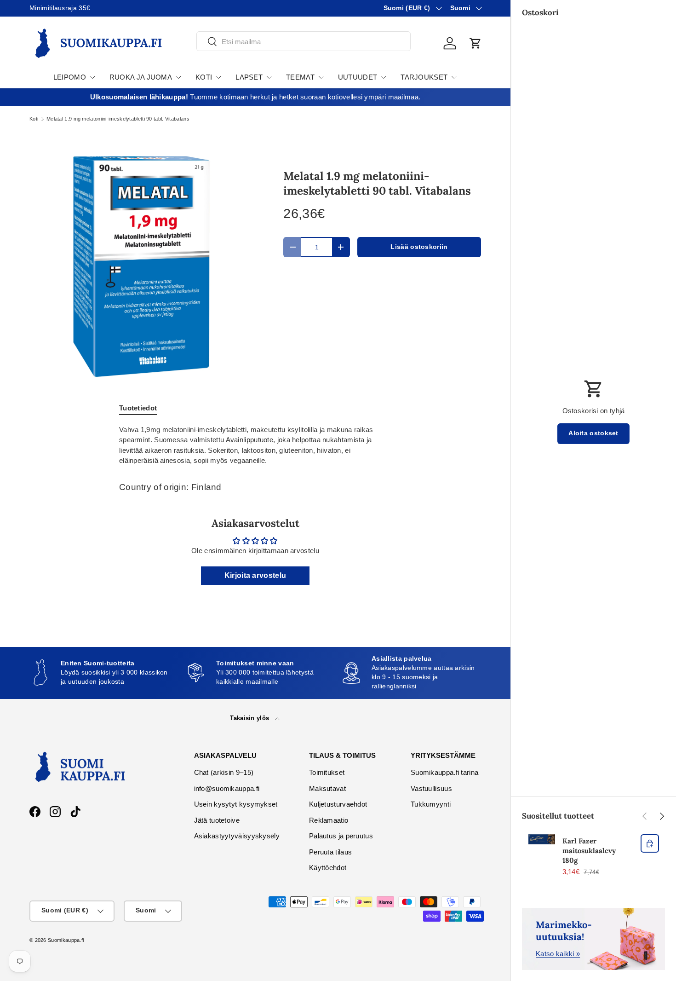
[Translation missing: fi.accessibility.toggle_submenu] (92, 77)
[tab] (138, 407)
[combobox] (303, 41)
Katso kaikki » (558, 954)
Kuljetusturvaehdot (338, 804)
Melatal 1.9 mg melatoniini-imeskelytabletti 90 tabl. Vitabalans (117, 118)
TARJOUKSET (424, 77)
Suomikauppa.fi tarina (444, 772)
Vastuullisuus (431, 788)
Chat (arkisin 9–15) (224, 772)
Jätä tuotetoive (217, 820)
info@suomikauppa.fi (227, 788)
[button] (475, 43)
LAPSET (249, 77)
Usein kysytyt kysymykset (236, 804)
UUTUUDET (357, 77)
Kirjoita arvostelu (255, 575)
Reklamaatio (328, 820)
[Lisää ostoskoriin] (650, 843)
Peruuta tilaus (330, 852)
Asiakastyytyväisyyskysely (237, 836)
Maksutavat (327, 788)
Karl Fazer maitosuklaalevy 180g (589, 851)
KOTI (203, 77)
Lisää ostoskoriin (418, 246)
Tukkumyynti (431, 804)
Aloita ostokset (593, 433)
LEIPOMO (69, 77)
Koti (33, 118)
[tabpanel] (255, 445)
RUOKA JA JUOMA (140, 77)
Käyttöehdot (327, 867)
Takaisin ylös (250, 718)
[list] (141, 266)
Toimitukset (326, 772)
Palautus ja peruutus (341, 836)
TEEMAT (300, 77)
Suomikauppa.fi (66, 940)
